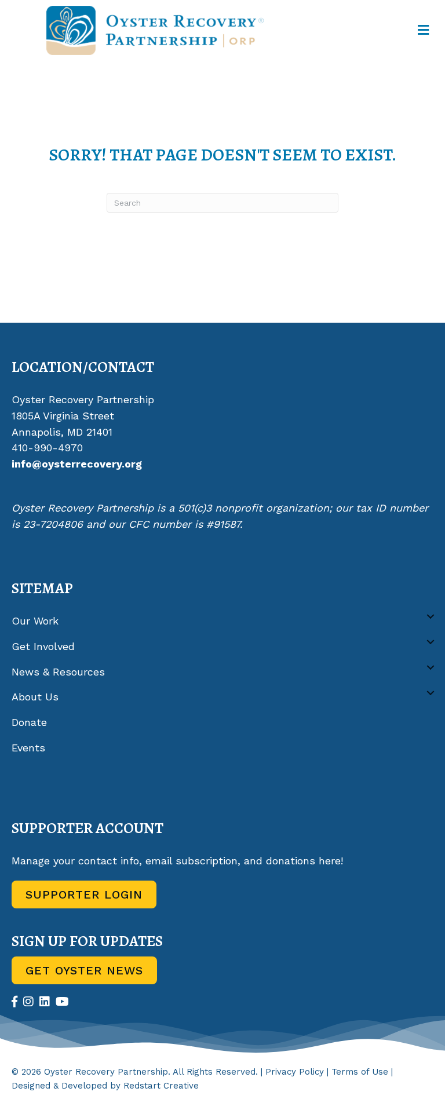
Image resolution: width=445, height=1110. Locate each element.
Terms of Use (359, 1072)
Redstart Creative (161, 1085)
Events (28, 748)
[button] (430, 616)
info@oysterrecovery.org (77, 464)
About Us (35, 697)
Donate (29, 722)
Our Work (35, 621)
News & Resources (58, 672)
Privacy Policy (294, 1072)
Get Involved (43, 646)
